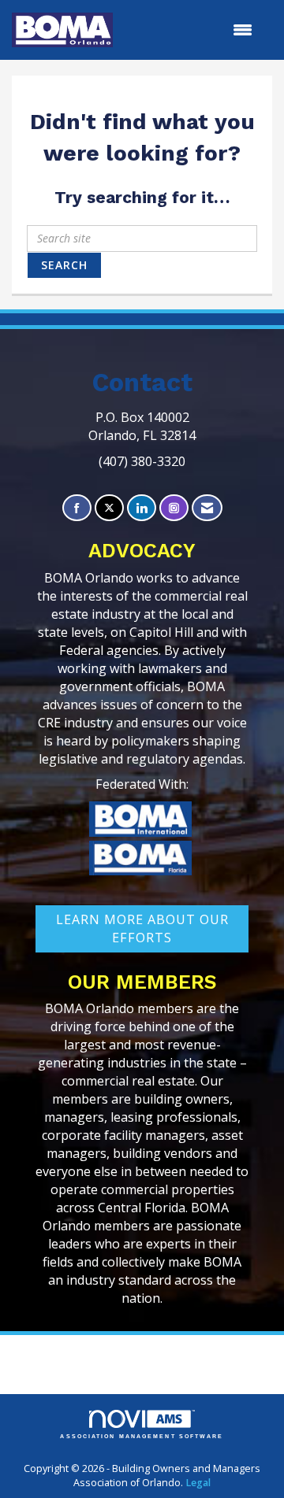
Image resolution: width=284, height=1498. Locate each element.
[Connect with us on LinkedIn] (141, 508)
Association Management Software (141, 1436)
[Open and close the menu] (190, 30)
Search (64, 264)
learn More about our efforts (142, 928)
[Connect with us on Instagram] (174, 508)
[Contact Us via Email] (207, 508)
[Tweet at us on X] (109, 508)
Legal (198, 1482)
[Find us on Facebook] (77, 508)
